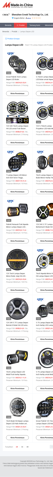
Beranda (8, 25)
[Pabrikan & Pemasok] (18, 5)
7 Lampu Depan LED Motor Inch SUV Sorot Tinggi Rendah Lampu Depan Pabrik (17, 177)
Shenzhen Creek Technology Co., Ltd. (30, 14)
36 (22, 447)
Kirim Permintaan (17, 93)
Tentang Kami (34, 25)
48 (27, 447)
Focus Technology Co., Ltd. (40, 461)
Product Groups (13, 38)
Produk (22, 25)
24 (17, 447)
